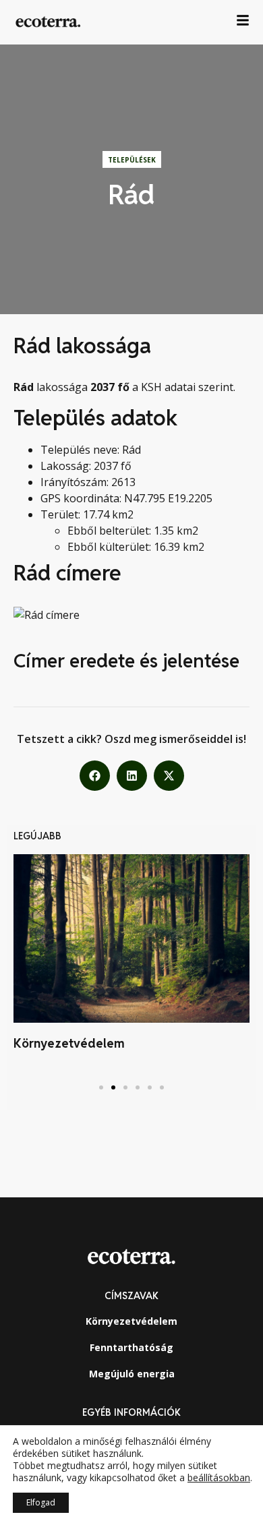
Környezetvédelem (69, 1043)
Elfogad (40, 1502)
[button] (95, 775)
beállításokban (218, 1478)
